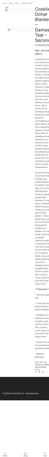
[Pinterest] (43, 371)
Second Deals (26, 3)
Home (4, 3)
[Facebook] (39, 371)
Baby (17, 3)
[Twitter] (36, 371)
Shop (11, 3)
